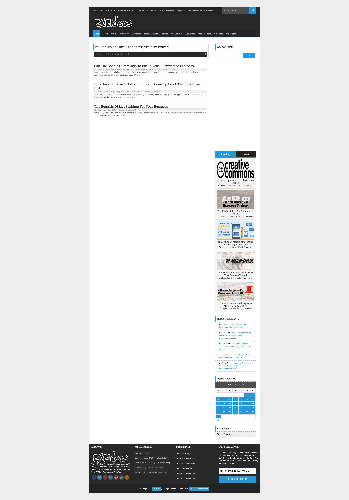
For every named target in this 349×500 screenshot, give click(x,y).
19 (230, 408)
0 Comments (122, 110)
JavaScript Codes (159, 92)
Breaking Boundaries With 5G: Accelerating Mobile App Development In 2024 (235, 335)
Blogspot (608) (164, 463)
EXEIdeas (98, 69)
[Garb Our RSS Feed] (127, 481)
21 (241, 408)
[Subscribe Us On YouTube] (121, 481)
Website (144, 69)
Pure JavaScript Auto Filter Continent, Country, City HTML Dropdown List (147, 86)
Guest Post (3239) (142, 453)
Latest (246, 154)
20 (235, 408)
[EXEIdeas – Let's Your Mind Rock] (113, 27)
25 (224, 412)
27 (235, 412)
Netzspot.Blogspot (184, 454)
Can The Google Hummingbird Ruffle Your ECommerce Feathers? (144, 66)
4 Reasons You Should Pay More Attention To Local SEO (235, 304)
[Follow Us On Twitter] (99, 481)
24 (218, 412)
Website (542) (140, 468)
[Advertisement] (235, 106)
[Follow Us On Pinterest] (116, 481)
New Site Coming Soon (186, 474)
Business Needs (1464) (144, 458)
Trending (225, 154)
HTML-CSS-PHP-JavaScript (141, 92)
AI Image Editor (225, 355)
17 (218, 408)
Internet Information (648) (145, 463)
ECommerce (135, 69)
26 (230, 412)
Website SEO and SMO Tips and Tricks (162, 69)
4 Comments (247, 278)
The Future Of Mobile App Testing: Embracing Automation (235, 243)
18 (224, 408)
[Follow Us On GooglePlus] (105, 481)
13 (235, 403)
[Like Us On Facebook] (94, 481)
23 (253, 408)
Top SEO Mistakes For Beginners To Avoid (235, 212)
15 (247, 403)
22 (247, 408)
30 (253, 412)
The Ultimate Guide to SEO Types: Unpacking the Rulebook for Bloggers (235, 346)
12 (230, 403)
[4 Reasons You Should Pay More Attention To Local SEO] (235, 301)
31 (218, 416)
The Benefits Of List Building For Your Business (131, 106)
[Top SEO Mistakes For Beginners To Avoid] (235, 208)
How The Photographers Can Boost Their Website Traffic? (236, 274)
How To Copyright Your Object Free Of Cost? (235, 181)
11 (224, 403)
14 (241, 403)
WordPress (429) (156, 468)
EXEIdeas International (186, 464)
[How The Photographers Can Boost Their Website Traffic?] (235, 270)
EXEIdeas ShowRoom (186, 459)
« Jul (217, 420)
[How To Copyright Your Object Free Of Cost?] (235, 178)
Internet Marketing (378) (157, 472)
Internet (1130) (162, 458)
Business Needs (134, 110)
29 (247, 412)
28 (241, 412)
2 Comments (125, 69)
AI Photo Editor (225, 363)
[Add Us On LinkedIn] (110, 481)
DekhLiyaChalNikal (184, 469)
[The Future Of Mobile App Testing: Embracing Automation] (235, 239)
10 (218, 403)
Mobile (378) (140, 472)
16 (253, 403)
